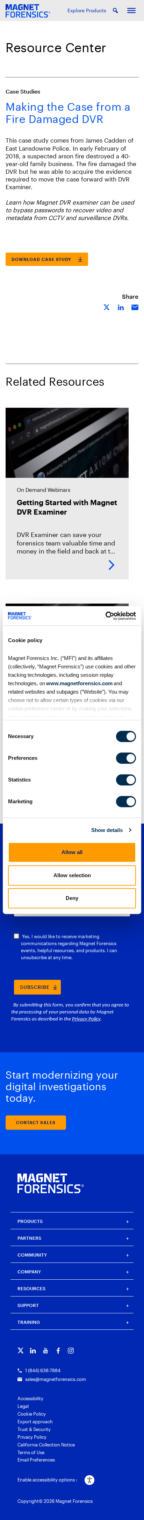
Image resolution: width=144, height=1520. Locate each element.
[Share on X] (106, 307)
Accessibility (30, 1398)
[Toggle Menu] (131, 10)
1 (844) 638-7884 (42, 1370)
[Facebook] (58, 1351)
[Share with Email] (134, 307)
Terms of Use (30, 1452)
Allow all (72, 852)
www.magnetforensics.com (79, 683)
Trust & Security (34, 1429)
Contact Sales (36, 1122)
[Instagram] (71, 1351)
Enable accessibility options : (47, 1480)
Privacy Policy (31, 1437)
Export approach (35, 1421)
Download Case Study (41, 259)
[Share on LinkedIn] (120, 307)
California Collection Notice (46, 1444)
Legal (23, 1406)
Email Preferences (36, 1460)
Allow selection (72, 875)
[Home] (50, 1183)
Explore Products (86, 10)
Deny (72, 898)
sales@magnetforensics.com (55, 1379)
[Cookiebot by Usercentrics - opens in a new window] (105, 615)
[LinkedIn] (33, 1351)
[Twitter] (20, 1351)
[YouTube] (46, 1351)
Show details (107, 830)
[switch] (126, 758)
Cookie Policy (31, 1414)
